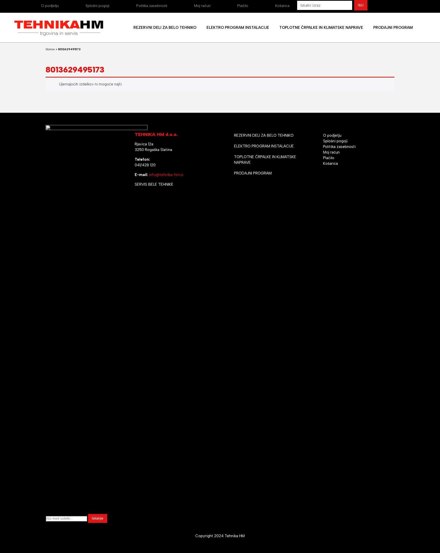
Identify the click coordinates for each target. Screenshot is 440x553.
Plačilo (242, 6)
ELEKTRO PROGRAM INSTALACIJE (264, 146)
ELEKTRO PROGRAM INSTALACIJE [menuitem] (238, 27)
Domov (50, 49)
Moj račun (202, 6)
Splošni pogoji (97, 6)
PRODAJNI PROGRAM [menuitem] (393, 27)
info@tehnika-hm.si (166, 174)
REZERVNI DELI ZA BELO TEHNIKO (264, 135)
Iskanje (97, 518)
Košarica (282, 6)
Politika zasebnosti (151, 6)
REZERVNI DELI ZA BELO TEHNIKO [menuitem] (164, 27)
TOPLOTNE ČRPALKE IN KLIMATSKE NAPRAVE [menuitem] (321, 27)
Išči (361, 5)
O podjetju (50, 6)
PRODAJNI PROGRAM (253, 173)
